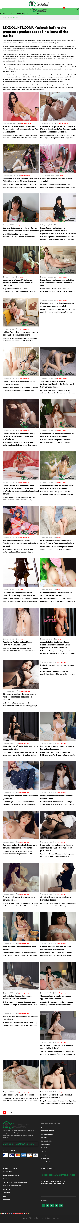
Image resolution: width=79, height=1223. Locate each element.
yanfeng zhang (26, 123)
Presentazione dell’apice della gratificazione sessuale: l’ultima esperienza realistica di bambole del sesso (58, 231)
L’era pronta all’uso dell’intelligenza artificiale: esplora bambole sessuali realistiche (18, 283)
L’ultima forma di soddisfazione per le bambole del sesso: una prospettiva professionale (18, 436)
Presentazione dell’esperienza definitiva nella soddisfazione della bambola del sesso (57, 283)
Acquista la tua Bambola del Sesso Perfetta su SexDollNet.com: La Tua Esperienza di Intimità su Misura (55, 645)
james (61, 175)
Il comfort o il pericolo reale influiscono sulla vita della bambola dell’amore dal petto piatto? (56, 848)
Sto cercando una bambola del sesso (18, 1095)
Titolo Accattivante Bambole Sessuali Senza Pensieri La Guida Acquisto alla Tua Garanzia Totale (20, 129)
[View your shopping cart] (62, 9)
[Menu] (4, 4)
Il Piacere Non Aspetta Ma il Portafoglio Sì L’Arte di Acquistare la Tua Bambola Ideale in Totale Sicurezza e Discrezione (58, 129)
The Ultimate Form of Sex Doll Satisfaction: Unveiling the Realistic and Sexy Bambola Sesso (57, 384)
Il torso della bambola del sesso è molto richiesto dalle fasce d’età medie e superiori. (19, 697)
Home (5, 18)
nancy (59, 537)
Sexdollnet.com (8, 46)
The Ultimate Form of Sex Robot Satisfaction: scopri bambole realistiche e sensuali (20, 543)
